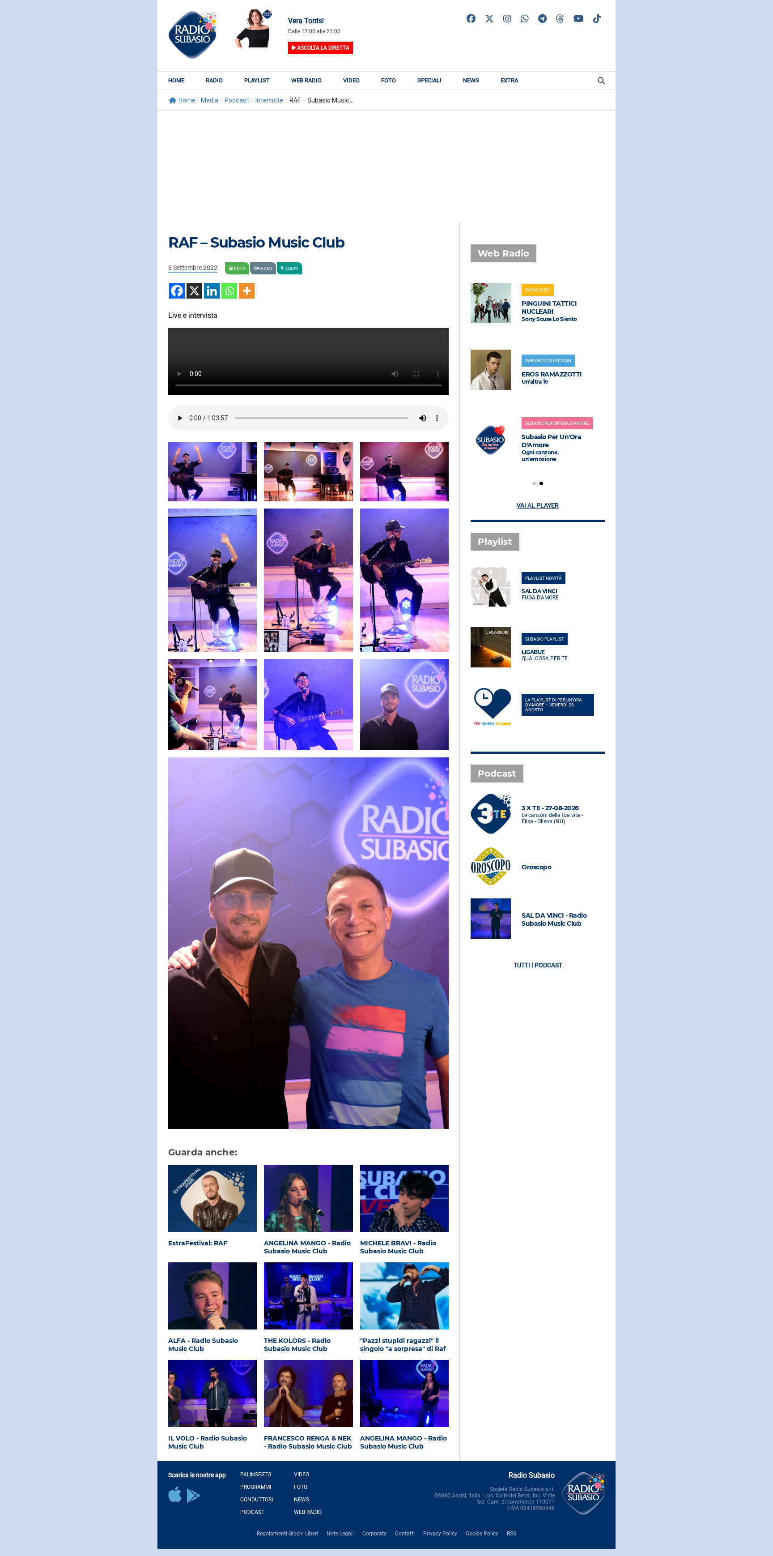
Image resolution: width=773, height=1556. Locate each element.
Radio (214, 80)
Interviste (269, 100)
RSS (511, 1533)
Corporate (374, 1533)
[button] (534, 483)
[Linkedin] (212, 291)
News (471, 80)
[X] (194, 291)
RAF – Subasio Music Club (256, 242)
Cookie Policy (482, 1533)
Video (351, 80)
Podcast (237, 100)
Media (209, 100)
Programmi (255, 1487)
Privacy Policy (440, 1533)
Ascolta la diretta (322, 48)
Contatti (405, 1533)
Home (176, 80)
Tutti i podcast (538, 965)
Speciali (429, 80)
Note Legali (340, 1533)
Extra (509, 80)
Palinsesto (255, 1474)
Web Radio (306, 80)
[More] (247, 291)
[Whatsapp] (229, 291)
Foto (388, 80)
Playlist (257, 80)
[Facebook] (177, 291)
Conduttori (256, 1499)
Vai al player (538, 505)
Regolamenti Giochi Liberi (287, 1533)
